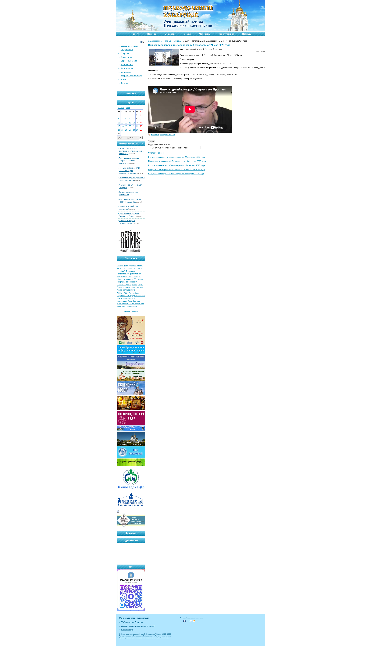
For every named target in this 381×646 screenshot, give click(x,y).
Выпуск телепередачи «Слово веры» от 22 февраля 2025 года (176, 157)
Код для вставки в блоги (159, 144)
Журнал (178, 41)
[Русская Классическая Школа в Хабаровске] (131, 527)
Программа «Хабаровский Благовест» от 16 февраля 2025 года (177, 161)
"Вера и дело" (122, 266)
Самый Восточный (130, 46)
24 (119, 130)
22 (137, 126)
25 (122, 130)
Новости (134, 34)
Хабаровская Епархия (132, 622)
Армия (132, 293)
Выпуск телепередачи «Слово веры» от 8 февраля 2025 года (176, 174)
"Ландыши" (128, 268)
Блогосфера (127, 64)
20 (130, 126)
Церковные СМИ (129, 61)
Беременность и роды (126, 296)
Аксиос (134, 285)
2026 (128, 107)
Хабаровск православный (159, 41)
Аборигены (138, 279)
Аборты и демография (127, 282)
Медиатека (126, 72)
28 (134, 130)
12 (126, 122)
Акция (140, 285)
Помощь (246, 34)
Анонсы (122, 292)
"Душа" (132, 266)
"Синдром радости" (125, 279)
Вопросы (133, 306)
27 (130, 130)
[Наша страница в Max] (131, 610)
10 (119, 122)
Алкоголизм (122, 287)
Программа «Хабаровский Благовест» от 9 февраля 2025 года (176, 169)
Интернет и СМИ (167, 135)
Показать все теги (131, 312)
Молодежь (204, 34)
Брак (130, 301)
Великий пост (133, 304)
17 (119, 126)
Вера (141, 304)
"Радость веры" (134, 276)
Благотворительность (126, 298)
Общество (170, 34)
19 (126, 126)
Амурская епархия (135, 287)
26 (126, 130)
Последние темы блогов (131, 144)
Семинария (126, 57)
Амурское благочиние (126, 290)
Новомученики (226, 34)
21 (134, 126)
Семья (187, 34)
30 (141, 130)
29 (137, 130)
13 (130, 122)
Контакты (125, 83)
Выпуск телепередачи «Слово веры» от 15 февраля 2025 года (176, 165)
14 (134, 122)
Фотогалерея (127, 68)
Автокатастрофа (124, 285)
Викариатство (123, 306)
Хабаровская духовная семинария (138, 626)
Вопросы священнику (131, 75)
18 (122, 126)
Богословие (122, 301)
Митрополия (127, 49)
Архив (123, 79)
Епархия (125, 53)
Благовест (140, 296)
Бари (137, 293)
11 (122, 122)
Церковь (151, 34)
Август (121, 107)
